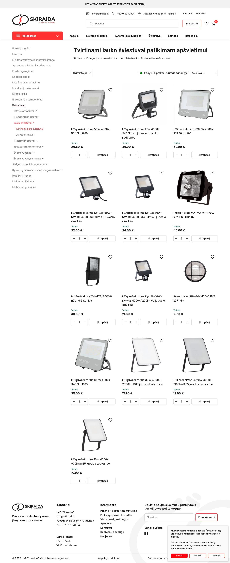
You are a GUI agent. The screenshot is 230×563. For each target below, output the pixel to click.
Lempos (173, 35)
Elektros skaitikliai (97, 35)
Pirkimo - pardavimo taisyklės (118, 511)
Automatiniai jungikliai (128, 35)
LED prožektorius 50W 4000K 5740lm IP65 (90, 131)
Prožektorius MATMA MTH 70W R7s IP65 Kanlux (193, 215)
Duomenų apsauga (112, 532)
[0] (213, 23)
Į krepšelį (102, 155)
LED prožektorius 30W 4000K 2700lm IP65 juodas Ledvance (142, 382)
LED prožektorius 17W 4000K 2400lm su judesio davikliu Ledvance (141, 133)
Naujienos (106, 536)
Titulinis (78, 58)
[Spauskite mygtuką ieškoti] (91, 23)
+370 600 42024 (126, 13)
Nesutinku (197, 556)
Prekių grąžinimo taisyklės (116, 515)
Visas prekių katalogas (114, 519)
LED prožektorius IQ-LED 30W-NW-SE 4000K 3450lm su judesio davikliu (144, 217)
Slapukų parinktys (108, 558)
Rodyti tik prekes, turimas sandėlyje (166, 73)
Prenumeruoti (206, 517)
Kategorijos (29, 35)
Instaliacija (191, 35)
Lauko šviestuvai (128, 58)
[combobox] (204, 73)
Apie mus (106, 523)
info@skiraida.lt (100, 13)
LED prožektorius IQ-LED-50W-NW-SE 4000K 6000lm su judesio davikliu (93, 217)
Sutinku (179, 556)
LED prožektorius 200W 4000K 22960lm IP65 (193, 131)
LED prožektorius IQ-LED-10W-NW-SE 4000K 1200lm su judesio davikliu (143, 300)
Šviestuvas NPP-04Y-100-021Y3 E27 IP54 (194, 298)
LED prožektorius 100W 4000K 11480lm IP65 (90, 382)
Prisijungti (192, 23)
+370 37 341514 (70, 525)
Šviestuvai (155, 35)
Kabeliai (74, 35)
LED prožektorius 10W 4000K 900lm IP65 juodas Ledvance (90, 461)
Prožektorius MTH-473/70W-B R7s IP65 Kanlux (91, 298)
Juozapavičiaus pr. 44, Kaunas (159, 13)
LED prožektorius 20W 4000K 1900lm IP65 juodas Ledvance (193, 382)
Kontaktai (106, 528)
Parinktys (216, 556)
